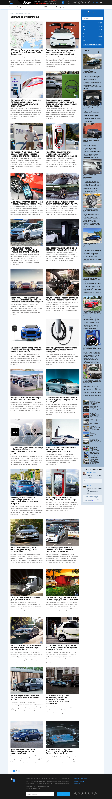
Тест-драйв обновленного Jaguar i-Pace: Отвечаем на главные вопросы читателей (92, 313)
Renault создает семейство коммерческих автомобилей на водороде (92, 381)
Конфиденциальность (80, 778)
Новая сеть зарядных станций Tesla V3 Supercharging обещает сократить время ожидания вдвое (26, 300)
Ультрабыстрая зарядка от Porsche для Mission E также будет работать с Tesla (59, 751)
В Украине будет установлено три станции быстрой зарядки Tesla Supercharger (26, 52)
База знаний (31, 7)
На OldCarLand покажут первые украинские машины (91, 279)
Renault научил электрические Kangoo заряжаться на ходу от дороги (25, 697)
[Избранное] (97, 2)
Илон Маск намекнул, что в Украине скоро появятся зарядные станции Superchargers (61, 154)
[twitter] (75, 2)
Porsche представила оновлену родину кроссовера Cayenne (90, 71)
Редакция (77, 783)
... (92, 500)
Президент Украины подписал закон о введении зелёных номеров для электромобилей (60, 52)
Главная (12, 13)
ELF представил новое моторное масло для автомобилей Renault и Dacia (92, 347)
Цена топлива (92, 12)
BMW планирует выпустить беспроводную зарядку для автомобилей (23, 549)
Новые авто (70, 7)
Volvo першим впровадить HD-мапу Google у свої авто (92, 106)
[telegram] (82, 2)
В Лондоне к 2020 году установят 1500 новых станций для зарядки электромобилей (61, 647)
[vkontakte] (89, 2)
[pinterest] (79, 2)
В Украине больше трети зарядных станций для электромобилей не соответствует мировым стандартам (57, 699)
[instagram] (72, 2)
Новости (12, 7)
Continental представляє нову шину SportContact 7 (91, 210)
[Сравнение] (93, 2)
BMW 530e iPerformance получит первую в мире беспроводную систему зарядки (25, 647)
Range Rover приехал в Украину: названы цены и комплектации (90, 176)
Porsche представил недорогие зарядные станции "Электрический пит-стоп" (61, 450)
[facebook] (69, 2)
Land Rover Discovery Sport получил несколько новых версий (91, 140)
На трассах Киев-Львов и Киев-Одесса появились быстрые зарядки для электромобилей (25, 154)
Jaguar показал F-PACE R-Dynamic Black (91, 244)
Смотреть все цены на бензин (92, 44)
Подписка (63, 794)
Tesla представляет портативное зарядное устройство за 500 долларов (61, 350)
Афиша (39, 7)
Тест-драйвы (21, 7)
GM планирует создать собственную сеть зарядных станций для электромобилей (24, 250)
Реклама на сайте (79, 781)
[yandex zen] (85, 2)
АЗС (45, 7)
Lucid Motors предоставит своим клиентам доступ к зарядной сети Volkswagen (62, 400)
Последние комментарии (92, 469)
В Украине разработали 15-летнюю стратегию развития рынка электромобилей (59, 549)
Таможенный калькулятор (57, 7)
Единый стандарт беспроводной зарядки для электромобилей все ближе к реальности (26, 350)
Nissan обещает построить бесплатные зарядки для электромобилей (23, 751)
